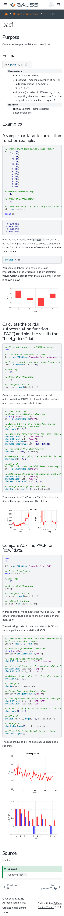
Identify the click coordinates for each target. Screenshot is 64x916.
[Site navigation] (5, 4)
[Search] (51, 4)
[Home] (6, 14)
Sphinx (22, 907)
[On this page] (59, 4)
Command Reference (26, 14)
